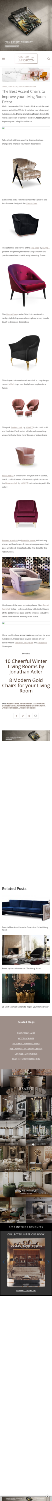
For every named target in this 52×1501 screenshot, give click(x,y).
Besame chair (11, 483)
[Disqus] (26, 778)
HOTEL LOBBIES (26, 1038)
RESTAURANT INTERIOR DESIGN (26, 1048)
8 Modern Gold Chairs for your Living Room (26, 685)
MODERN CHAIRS (26, 1033)
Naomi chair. (31, 203)
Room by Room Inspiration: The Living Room (21, 968)
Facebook (42, 642)
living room (40, 706)
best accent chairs (36, 704)
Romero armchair (10, 540)
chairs (16, 706)
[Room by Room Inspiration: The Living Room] (26, 950)
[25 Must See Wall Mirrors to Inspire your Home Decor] (26, 988)
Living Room (12, 86)
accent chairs (13, 704)
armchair (24, 704)
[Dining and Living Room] (26, 58)
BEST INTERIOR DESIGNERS (26, 1059)
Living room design (27, 708)
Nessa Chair (11, 314)
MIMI (11, 384)
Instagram (28, 642)
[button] (48, 1262)
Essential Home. (28, 540)
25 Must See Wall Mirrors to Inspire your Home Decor (25, 1007)
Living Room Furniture (27, 86)
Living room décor (10, 708)
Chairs (4, 86)
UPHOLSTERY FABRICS (26, 1053)
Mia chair (35, 247)
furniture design (26, 706)
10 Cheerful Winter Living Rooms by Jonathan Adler (26, 666)
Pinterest (19, 642)
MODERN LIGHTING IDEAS (26, 1043)
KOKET (46, 247)
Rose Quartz (7, 475)
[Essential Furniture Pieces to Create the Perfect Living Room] (26, 909)
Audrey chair (16, 427)
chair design (7, 706)
